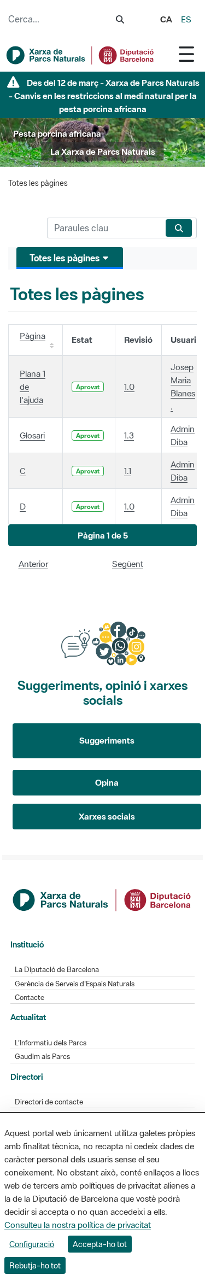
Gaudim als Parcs (42, 1056)
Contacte (29, 997)
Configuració (31, 1244)
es (186, 19)
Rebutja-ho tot (35, 1265)
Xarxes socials (107, 816)
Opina (107, 782)
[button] (102, 535)
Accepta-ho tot (100, 1244)
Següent (127, 563)
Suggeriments (106, 740)
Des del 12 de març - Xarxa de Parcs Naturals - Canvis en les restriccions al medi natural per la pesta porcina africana (104, 95)
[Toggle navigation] (186, 54)
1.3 (129, 435)
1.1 (127, 470)
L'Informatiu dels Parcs (50, 1043)
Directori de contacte (49, 1102)
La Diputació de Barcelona (57, 969)
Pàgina (32, 335)
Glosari (32, 435)
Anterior (33, 563)
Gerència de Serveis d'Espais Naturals (74, 983)
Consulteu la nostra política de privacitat (77, 1224)
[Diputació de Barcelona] (102, 898)
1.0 (129, 386)
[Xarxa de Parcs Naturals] (80, 55)
